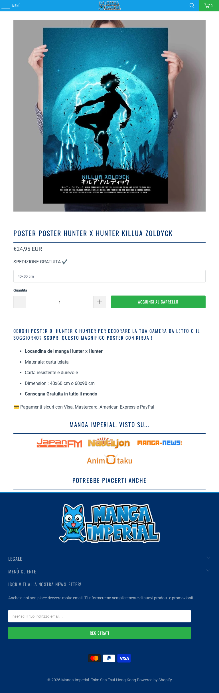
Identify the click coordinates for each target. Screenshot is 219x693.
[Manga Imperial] (109, 5)
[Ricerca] (192, 5)
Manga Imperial (75, 680)
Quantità (20, 290)
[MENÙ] (2, 5)
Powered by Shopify (154, 680)
